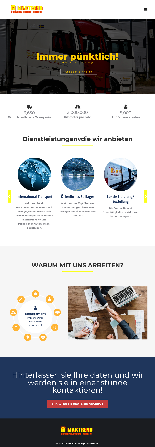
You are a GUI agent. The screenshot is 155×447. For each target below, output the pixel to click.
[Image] (34, 174)
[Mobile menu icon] (145, 9)
